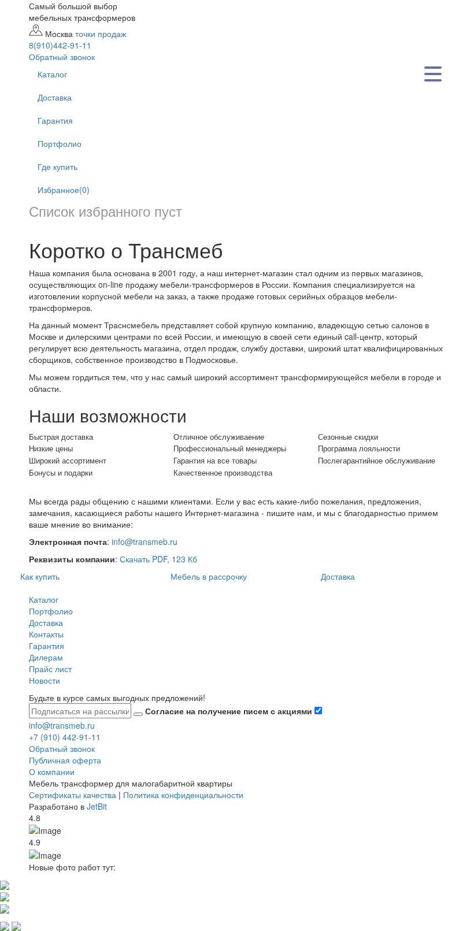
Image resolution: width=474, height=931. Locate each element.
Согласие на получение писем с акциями (229, 711)
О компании (52, 771)
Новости (44, 680)
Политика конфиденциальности (183, 794)
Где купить (57, 166)
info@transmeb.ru (144, 541)
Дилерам (46, 657)
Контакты (46, 634)
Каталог (52, 74)
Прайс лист (50, 668)
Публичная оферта (65, 760)
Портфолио (60, 143)
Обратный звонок (62, 748)
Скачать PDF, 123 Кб (158, 559)
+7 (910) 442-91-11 (65, 737)
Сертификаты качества (72, 794)
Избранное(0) (64, 189)
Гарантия (55, 120)
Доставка (55, 97)
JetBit (97, 806)
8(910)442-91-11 (60, 45)
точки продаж (100, 33)
